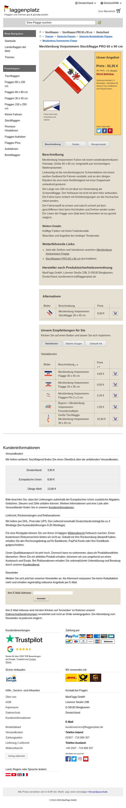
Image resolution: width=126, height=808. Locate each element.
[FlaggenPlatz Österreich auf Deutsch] (8, 775)
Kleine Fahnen (13, 114)
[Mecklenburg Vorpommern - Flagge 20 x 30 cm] (48, 388)
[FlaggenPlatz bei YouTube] (85, 760)
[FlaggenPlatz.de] (32, 11)
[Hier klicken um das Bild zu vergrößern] (67, 96)
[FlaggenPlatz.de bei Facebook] (68, 760)
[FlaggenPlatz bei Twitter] (74, 760)
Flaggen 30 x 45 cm (16, 98)
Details (75, 144)
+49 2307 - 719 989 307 (79, 748)
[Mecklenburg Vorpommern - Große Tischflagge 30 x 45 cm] (48, 422)
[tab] (52, 144)
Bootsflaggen (12, 155)
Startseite (10, 41)
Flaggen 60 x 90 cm (16, 92)
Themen (9, 57)
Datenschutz (13, 712)
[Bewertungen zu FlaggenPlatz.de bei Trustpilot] (24, 642)
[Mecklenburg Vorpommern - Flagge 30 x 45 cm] (48, 377)
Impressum (12, 707)
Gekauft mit (96, 343)
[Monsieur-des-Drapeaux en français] (25, 775)
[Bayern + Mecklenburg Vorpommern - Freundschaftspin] (48, 410)
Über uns (11, 696)
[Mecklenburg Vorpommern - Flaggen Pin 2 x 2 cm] (48, 398)
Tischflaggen (12, 76)
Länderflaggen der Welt (15, 49)
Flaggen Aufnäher (15, 136)
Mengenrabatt (98, 144)
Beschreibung (53, 144)
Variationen (51, 343)
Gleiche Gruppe (73, 343)
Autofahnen (11, 149)
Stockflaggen (12, 120)
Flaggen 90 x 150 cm (15, 84)
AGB (8, 702)
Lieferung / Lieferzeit (17, 742)
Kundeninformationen (18, 717)
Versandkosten (14, 732)
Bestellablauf (13, 727)
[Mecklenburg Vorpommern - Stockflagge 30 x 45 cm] (48, 316)
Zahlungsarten (14, 737)
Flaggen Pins (12, 142)
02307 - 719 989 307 (77, 737)
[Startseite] (40, 32)
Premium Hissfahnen (11, 128)
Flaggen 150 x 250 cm (16, 106)
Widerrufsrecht (14, 748)
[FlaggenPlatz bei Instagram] (80, 760)
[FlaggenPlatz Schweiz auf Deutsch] (13, 775)
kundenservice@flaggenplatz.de (77, 276)
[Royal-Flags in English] (19, 775)
